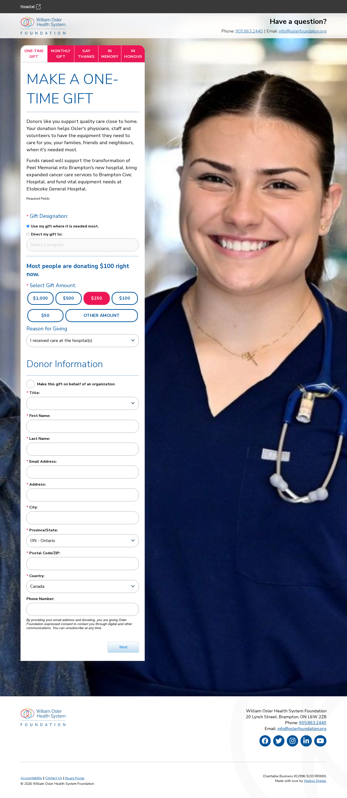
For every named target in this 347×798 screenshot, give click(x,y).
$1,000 (40, 298)
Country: (36, 576)
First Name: (39, 415)
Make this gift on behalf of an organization (76, 384)
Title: (34, 392)
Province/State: (43, 530)
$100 (124, 298)
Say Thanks (86, 53)
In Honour (133, 53)
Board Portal (74, 778)
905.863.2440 (249, 31)
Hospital (28, 6)
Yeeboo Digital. (315, 781)
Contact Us (53, 778)
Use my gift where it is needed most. (65, 226)
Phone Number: (40, 598)
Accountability (31, 778)
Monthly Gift (60, 53)
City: (33, 507)
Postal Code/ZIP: (44, 553)
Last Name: (39, 438)
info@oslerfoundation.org (302, 31)
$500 (68, 298)
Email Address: (43, 461)
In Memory (109, 53)
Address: (37, 484)
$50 (45, 315)
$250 (96, 298)
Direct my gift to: (46, 234)
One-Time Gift (34, 53)
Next (123, 647)
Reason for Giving (46, 328)
